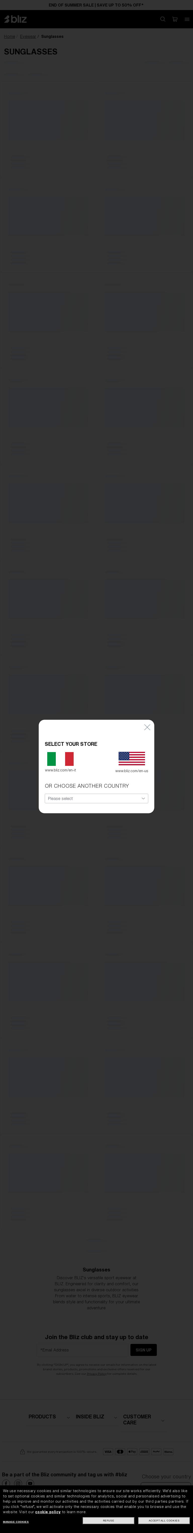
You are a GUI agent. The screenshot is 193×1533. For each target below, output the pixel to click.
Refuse (108, 1520)
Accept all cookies (164, 1520)
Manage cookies (16, 1521)
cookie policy (48, 1512)
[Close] (147, 727)
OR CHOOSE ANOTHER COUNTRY (87, 785)
